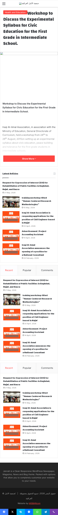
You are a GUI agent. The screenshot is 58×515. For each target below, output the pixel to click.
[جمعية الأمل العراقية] (29, 3)
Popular (27, 270)
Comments (47, 270)
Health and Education (15, 12)
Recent (9, 270)
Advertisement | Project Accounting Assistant (34, 233)
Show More (28, 158)
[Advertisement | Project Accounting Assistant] (10, 235)
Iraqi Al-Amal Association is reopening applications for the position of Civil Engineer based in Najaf (38, 218)
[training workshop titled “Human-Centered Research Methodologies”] (10, 202)
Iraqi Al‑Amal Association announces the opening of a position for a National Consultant (36, 250)
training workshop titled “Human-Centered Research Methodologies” (36, 201)
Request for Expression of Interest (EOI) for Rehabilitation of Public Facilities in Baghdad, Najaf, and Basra (25, 186)
